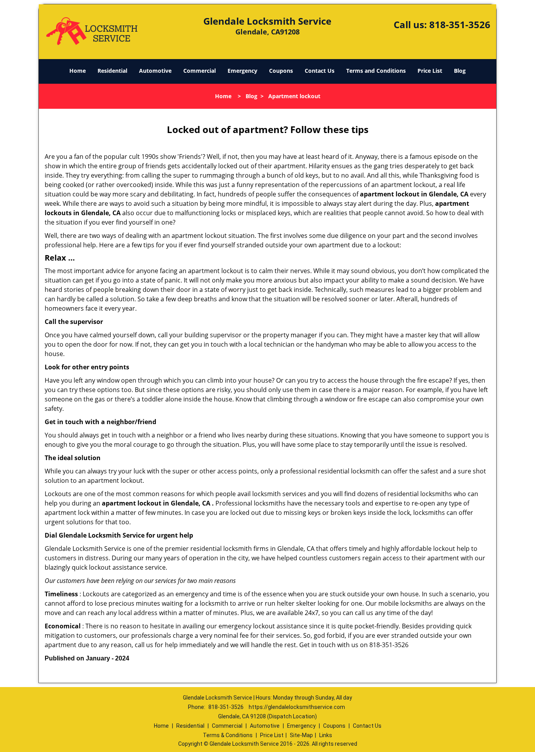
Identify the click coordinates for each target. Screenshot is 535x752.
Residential (112, 70)
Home (77, 70)
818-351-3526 (459, 24)
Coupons (281, 70)
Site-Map (301, 735)
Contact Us (319, 70)
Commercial (199, 70)
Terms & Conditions (228, 735)
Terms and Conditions (376, 70)
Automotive (155, 70)
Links (325, 735)
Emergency (242, 70)
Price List (430, 70)
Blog (460, 70)
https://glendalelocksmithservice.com (297, 707)
